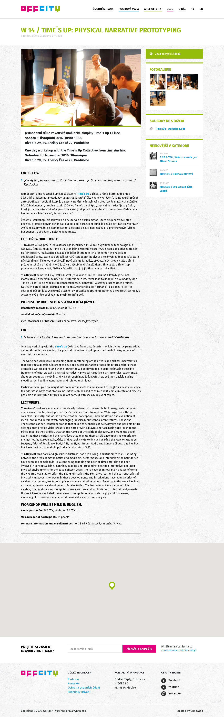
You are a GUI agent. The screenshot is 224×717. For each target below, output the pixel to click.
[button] (112, 586)
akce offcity (153, 9)
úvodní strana (103, 9)
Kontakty (74, 683)
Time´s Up (83, 193)
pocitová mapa (129, 9)
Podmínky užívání (79, 692)
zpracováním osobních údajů (178, 650)
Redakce (73, 679)
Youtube (173, 687)
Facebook (174, 680)
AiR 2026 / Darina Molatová (176, 174)
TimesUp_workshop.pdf (170, 128)
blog (170, 9)
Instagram (174, 693)
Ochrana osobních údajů (84, 687)
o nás (182, 9)
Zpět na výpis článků (167, 53)
